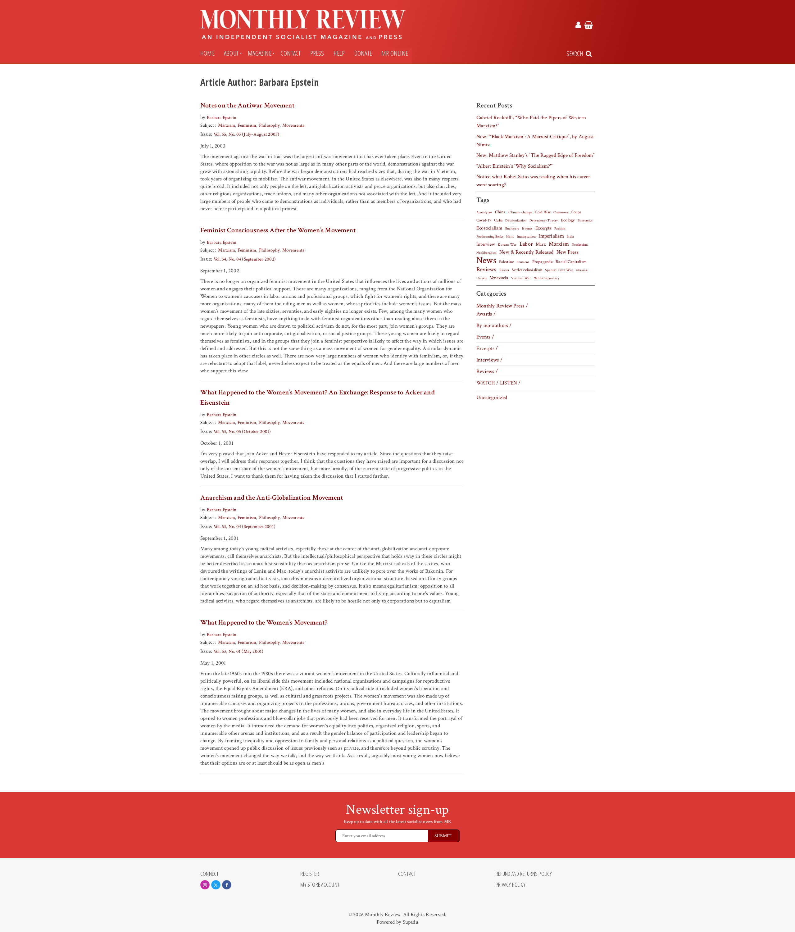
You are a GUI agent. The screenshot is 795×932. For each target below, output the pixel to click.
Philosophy (269, 125)
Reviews (486, 269)
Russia (504, 270)
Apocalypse (484, 212)
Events (527, 228)
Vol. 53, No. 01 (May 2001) (239, 651)
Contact (291, 53)
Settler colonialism (527, 270)
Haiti (510, 236)
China (500, 212)
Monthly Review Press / (502, 305)
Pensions (522, 262)
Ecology (568, 220)
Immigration (526, 236)
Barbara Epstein (221, 117)
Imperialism (551, 236)
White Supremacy (546, 278)
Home (207, 53)
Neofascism (580, 245)
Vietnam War (521, 278)
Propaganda (542, 262)
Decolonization (515, 220)
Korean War (507, 244)
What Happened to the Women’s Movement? (263, 622)
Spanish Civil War (559, 269)
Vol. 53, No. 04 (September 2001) (244, 527)
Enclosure (512, 228)
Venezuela (499, 278)
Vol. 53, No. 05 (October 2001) (242, 431)
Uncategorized (491, 397)
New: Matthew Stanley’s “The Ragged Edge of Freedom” (535, 155)
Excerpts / (487, 348)
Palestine (506, 262)
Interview (485, 244)
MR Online (394, 53)
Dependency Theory (543, 220)
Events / (485, 337)
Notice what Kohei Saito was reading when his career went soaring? (533, 180)
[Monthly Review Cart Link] (589, 26)
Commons (560, 212)
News (486, 260)
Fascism (560, 228)
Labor (526, 244)
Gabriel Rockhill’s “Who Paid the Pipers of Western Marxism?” (531, 121)
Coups (576, 212)
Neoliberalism (486, 253)
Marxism (226, 125)
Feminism (247, 125)
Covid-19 (483, 220)
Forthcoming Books (489, 236)
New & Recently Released (526, 252)
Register (309, 874)
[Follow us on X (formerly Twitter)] (215, 884)
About (231, 53)
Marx (541, 244)
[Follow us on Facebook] (226, 884)
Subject (207, 125)
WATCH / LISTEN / (498, 383)
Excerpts (543, 228)
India (570, 236)
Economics (585, 220)
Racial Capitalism (571, 262)
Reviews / (487, 371)
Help (339, 53)
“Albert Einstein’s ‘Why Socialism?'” (514, 166)
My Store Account (319, 884)
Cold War (543, 212)
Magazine (259, 53)
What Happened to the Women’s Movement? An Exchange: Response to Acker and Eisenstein (317, 397)
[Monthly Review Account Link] (578, 26)
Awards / (486, 314)
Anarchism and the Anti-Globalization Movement (271, 497)
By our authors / (494, 325)
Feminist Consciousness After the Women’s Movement (278, 230)
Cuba (498, 220)
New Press (567, 252)
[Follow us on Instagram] (205, 884)
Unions (481, 278)
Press (317, 53)
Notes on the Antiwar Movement (247, 105)
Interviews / (489, 360)
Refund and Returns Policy (524, 874)
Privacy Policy (510, 884)
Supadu (410, 922)
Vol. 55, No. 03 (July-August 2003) (246, 134)
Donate (363, 53)
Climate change (520, 212)
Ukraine (582, 270)
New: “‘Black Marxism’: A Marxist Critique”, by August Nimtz (535, 140)
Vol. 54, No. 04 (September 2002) (245, 259)
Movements (293, 125)
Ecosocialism (489, 228)
